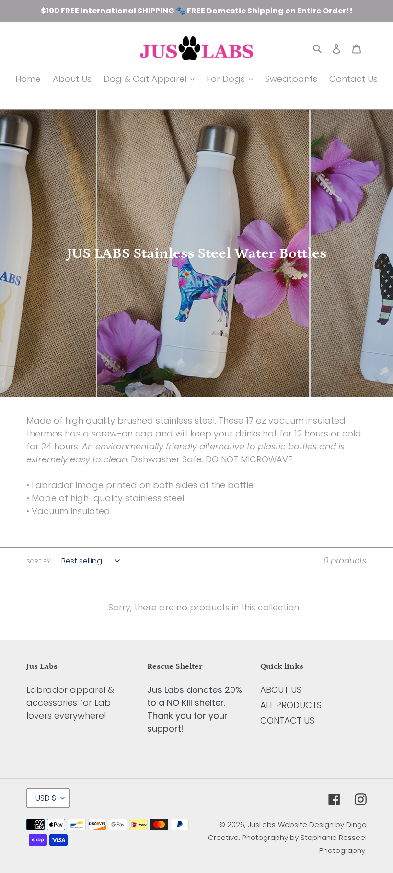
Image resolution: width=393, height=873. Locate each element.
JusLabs (262, 824)
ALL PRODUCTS (291, 705)
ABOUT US (280, 690)
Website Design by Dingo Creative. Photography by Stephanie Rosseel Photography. (287, 837)
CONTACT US (287, 720)
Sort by (38, 561)
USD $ (45, 798)
